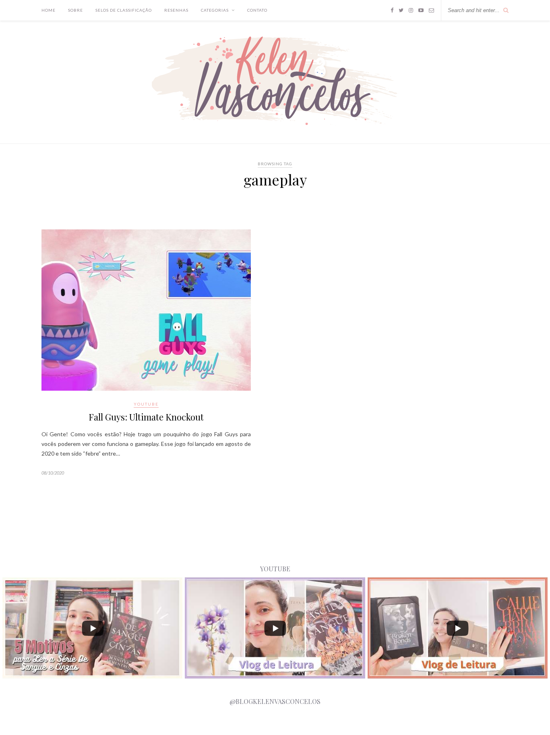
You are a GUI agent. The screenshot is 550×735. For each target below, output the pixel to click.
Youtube (146, 404)
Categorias (215, 10)
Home (48, 10)
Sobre (75, 10)
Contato (257, 10)
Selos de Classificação (123, 10)
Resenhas (176, 10)
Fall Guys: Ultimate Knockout (146, 417)
